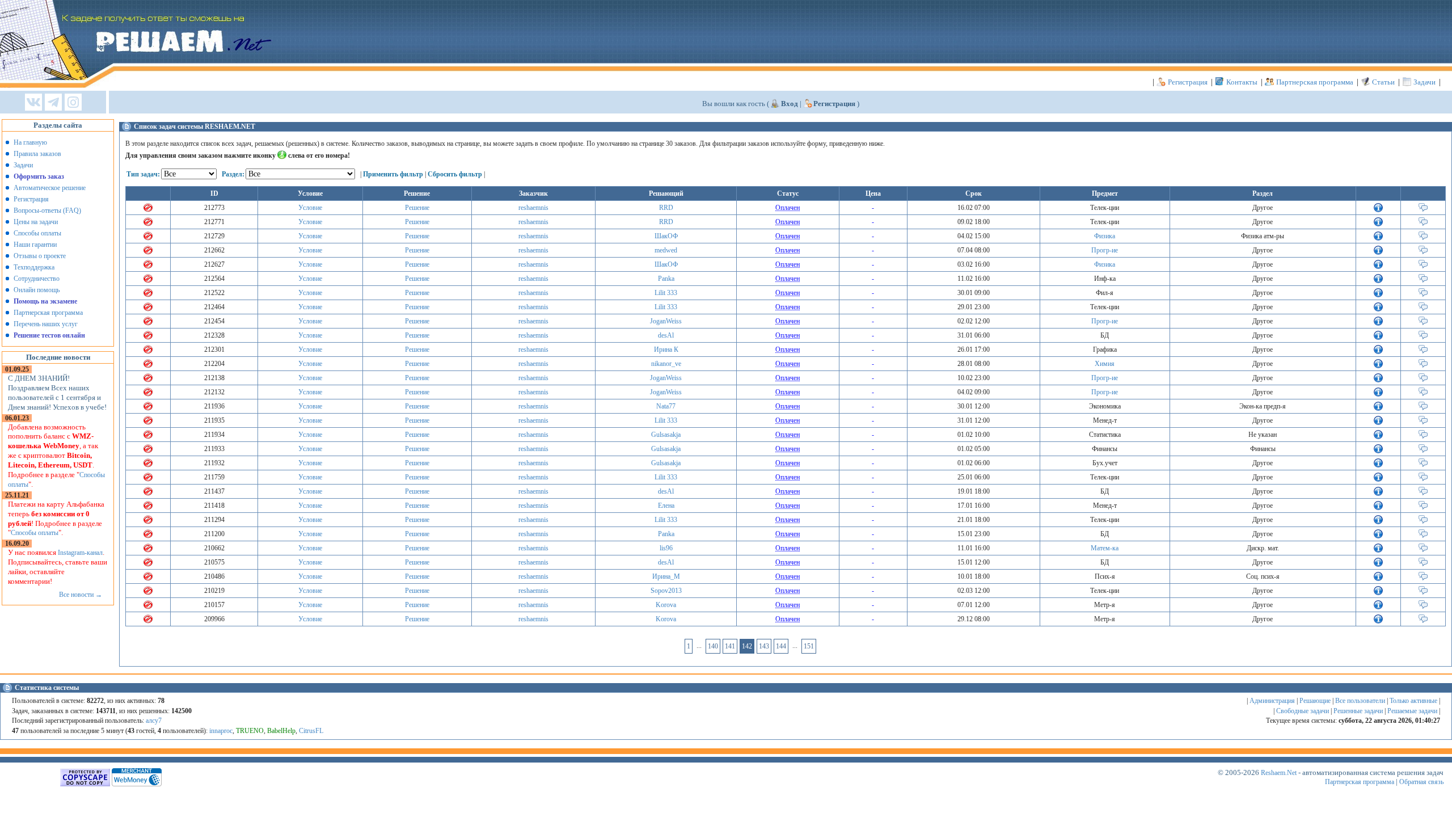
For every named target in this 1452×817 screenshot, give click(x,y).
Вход (789, 103)
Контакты (1241, 82)
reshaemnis (533, 208)
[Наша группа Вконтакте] (33, 103)
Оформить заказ (39, 176)
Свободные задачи (1302, 711)
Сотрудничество (37, 279)
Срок (973, 193)
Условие (310, 208)
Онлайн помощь (37, 290)
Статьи (1383, 82)
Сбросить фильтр (455, 174)
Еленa (666, 505)
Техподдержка (34, 267)
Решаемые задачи (1412, 711)
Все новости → (80, 595)
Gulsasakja (666, 435)
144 (781, 646)
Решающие (1315, 701)
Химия (1105, 364)
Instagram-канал (80, 553)
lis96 (666, 548)
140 (713, 646)
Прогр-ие (1104, 250)
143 (764, 646)
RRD (666, 208)
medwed (666, 250)
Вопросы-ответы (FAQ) (47, 210)
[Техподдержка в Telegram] (53, 103)
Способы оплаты (37, 233)
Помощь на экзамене (45, 301)
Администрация (1272, 701)
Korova (666, 605)
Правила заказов (37, 154)
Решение (417, 208)
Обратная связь (1421, 782)
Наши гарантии (35, 245)
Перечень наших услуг (46, 324)
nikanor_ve (666, 364)
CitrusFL (311, 731)
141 (730, 646)
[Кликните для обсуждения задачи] (1423, 210)
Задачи (1424, 82)
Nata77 (666, 406)
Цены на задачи (36, 222)
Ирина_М (666, 576)
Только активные (1413, 701)
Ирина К (666, 349)
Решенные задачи (1358, 711)
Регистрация (1188, 82)
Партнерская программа (1314, 82)
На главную (30, 142)
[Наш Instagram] (73, 103)
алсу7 (154, 721)
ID (214, 193)
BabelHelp (281, 731)
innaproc (221, 731)
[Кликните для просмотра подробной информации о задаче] (1378, 210)
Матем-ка (1104, 548)
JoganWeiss (666, 321)
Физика (1104, 236)
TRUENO (250, 731)
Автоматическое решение (50, 188)
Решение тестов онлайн (49, 335)
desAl (666, 335)
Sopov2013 (666, 591)
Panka (666, 279)
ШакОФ (666, 236)
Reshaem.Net (1279, 773)
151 (809, 646)
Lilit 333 (666, 293)
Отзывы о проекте (40, 256)
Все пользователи (1360, 701)
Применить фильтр (393, 174)
